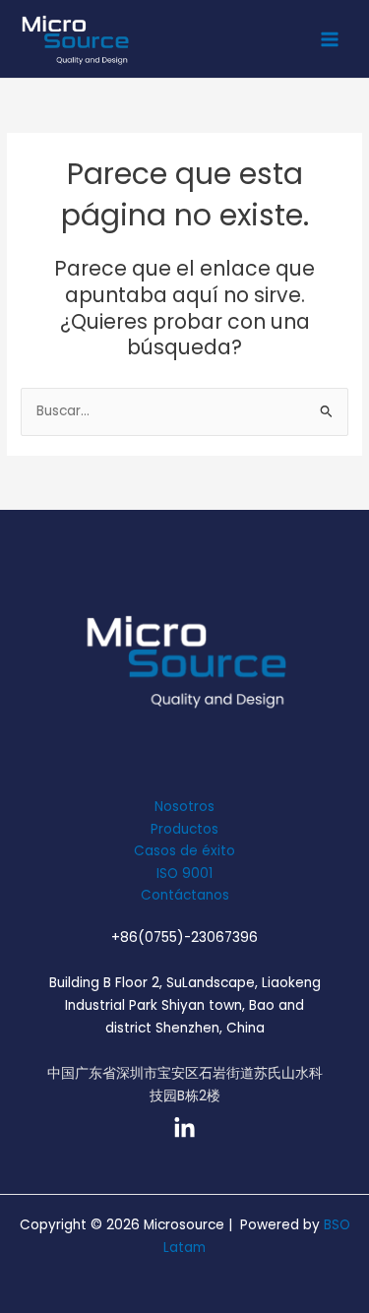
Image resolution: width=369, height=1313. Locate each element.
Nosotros (184, 806)
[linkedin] (184, 1128)
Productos (184, 829)
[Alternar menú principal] (330, 39)
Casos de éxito (184, 851)
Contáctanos (185, 895)
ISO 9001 (184, 873)
